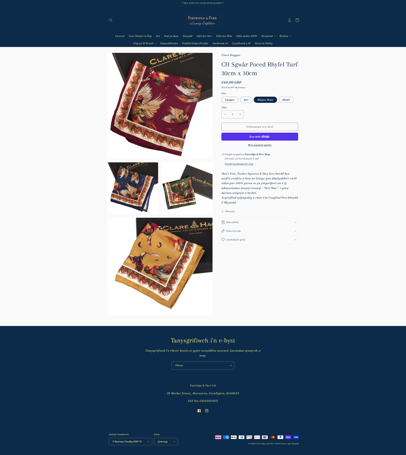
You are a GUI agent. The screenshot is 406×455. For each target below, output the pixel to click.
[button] (111, 20)
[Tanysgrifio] (230, 365)
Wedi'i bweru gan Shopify (287, 443)
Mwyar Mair (265, 99)
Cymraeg (163, 441)
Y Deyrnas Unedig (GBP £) (127, 441)
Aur (246, 99)
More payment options (260, 145)
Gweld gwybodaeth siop (239, 163)
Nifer (224, 107)
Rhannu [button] (230, 211)
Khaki (286, 99)
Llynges (230, 99)
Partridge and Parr (265, 443)
